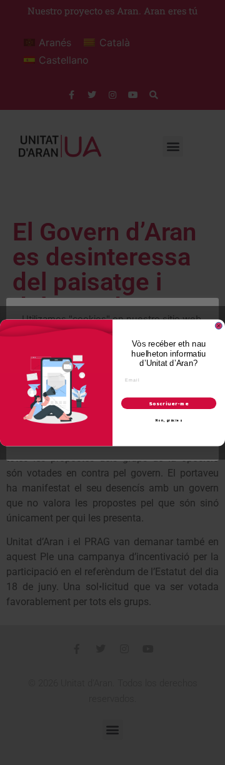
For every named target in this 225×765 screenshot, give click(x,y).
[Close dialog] (218, 325)
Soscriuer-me (169, 403)
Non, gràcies (169, 420)
